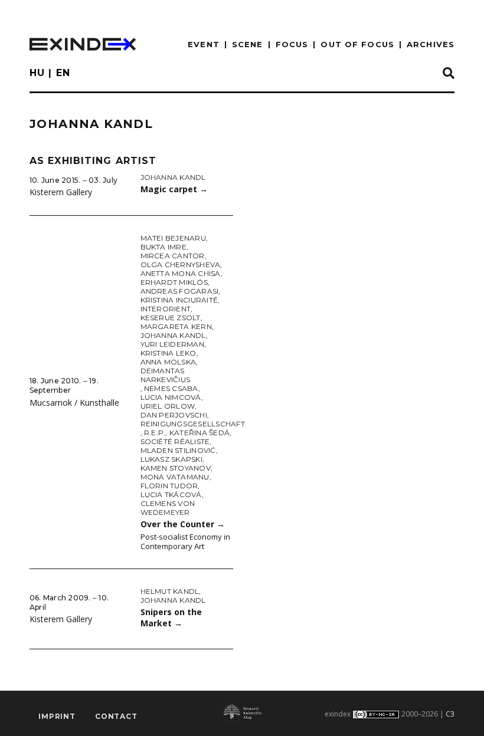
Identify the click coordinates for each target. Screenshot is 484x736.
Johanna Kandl (173, 177)
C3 (450, 714)
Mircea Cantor (172, 255)
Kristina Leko (168, 353)
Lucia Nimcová (170, 397)
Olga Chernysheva (180, 264)
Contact (116, 716)
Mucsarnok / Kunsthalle (74, 402)
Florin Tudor (169, 485)
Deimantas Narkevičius (165, 375)
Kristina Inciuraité (179, 299)
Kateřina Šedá (199, 432)
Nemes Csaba (171, 388)
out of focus (357, 44)
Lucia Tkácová (171, 494)
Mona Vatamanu (175, 476)
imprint (57, 716)
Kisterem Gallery (61, 192)
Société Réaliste (175, 441)
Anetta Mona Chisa (180, 273)
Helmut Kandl (170, 591)
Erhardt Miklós (174, 282)
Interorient (165, 308)
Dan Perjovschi (173, 414)
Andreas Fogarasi (179, 291)
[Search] (448, 73)
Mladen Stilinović (178, 450)
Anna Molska (168, 361)
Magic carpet (174, 189)
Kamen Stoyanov (175, 468)
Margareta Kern (176, 326)
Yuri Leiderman (172, 344)
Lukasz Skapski (171, 459)
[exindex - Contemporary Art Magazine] (83, 44)
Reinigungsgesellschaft (192, 423)
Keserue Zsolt (170, 317)
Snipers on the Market (171, 617)
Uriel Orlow (167, 406)
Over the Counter (182, 524)
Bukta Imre (163, 246)
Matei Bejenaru (173, 238)
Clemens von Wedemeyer (167, 508)
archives (430, 44)
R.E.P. (154, 432)
